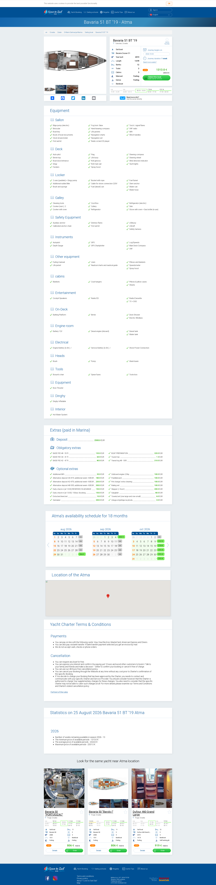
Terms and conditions (85, 876)
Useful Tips (118, 12)
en (46, 32)
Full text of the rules (59, 692)
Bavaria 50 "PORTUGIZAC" (54, 813)
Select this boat (154, 78)
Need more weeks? (149, 62)
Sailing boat (89, 32)
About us (131, 12)
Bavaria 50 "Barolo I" (101, 811)
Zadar (59, 32)
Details (54, 850)
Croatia (52, 32)
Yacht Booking (76, 12)
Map (78, 883)
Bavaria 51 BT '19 (102, 32)
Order (75, 850)
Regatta (106, 12)
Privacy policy (82, 878)
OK (169, 3)
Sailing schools (92, 12)
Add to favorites (167, 43)
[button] (48, 544)
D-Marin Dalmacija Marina (73, 32)
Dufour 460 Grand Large (143, 813)
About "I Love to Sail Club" (87, 881)
